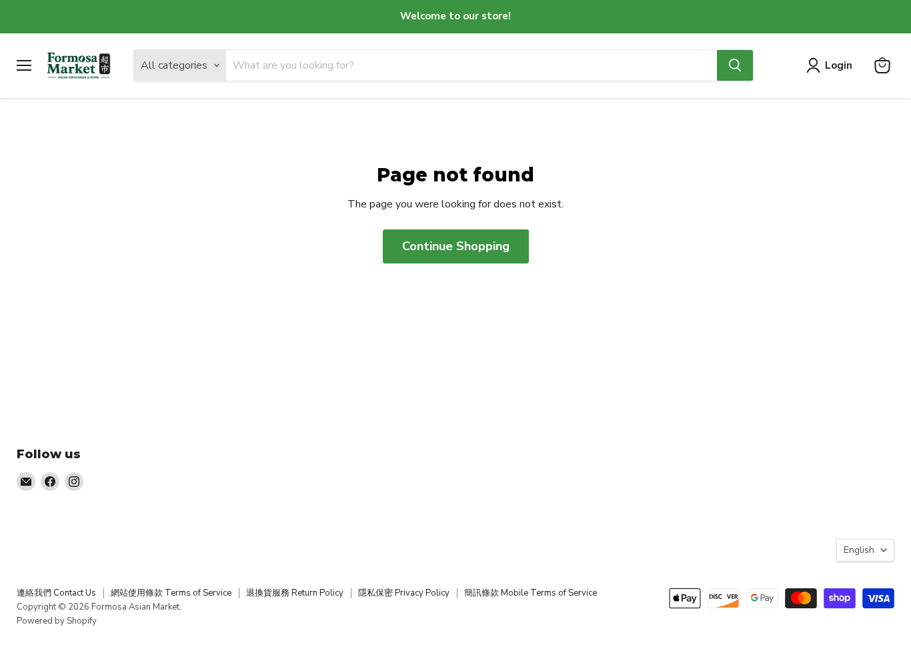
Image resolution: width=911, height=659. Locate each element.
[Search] (735, 65)
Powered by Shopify (57, 621)
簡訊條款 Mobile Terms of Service (530, 593)
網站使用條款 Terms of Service (171, 593)
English (859, 550)
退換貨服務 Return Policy (294, 593)
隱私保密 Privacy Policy (403, 593)
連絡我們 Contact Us (56, 593)
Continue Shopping (456, 246)
